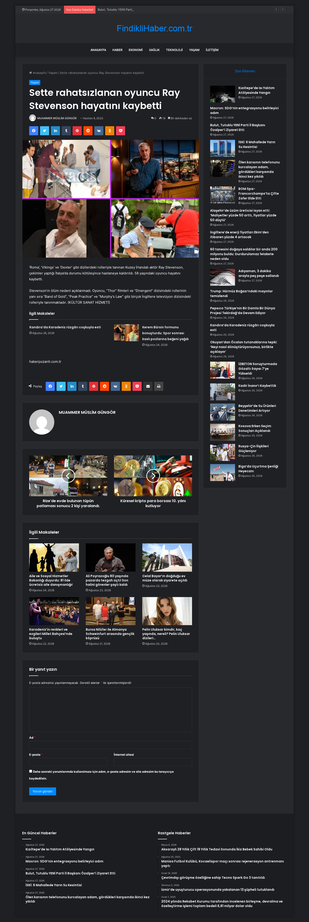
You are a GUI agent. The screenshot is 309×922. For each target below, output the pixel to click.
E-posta (36, 754)
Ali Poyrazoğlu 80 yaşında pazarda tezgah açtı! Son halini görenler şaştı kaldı (107, 580)
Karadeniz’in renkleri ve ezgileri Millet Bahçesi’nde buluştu (50, 633)
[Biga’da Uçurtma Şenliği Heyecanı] (222, 472)
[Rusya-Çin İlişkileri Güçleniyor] (222, 452)
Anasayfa (98, 50)
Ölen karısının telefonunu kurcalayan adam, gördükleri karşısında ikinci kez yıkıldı (259, 169)
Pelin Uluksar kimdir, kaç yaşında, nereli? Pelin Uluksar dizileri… (166, 633)
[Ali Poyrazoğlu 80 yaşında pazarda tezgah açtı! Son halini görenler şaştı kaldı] (110, 557)
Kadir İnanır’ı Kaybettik (257, 385)
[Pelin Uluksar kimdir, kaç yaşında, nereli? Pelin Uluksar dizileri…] (167, 611)
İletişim (212, 50)
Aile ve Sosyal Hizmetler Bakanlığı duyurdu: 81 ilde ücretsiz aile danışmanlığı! (51, 580)
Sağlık (154, 50)
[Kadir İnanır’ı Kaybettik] (222, 391)
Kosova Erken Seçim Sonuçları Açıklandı (254, 428)
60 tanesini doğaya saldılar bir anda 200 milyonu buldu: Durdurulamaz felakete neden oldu (244, 254)
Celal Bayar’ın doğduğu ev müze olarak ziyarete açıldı (164, 578)
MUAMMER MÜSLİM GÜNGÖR (57, 118)
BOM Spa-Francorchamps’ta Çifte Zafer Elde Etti (258, 193)
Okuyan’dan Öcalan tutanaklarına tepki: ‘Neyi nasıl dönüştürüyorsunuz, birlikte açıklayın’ (243, 347)
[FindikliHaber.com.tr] (154, 28)
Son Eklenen (245, 71)
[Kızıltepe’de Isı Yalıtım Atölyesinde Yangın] (222, 94)
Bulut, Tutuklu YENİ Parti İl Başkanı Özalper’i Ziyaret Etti (136, 9)
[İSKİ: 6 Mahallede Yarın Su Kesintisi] (222, 148)
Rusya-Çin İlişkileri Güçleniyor (253, 448)
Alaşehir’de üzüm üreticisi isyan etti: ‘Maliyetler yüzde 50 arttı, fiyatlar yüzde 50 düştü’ (243, 215)
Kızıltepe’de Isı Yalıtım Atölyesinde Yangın (256, 90)
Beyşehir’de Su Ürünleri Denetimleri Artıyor (257, 408)
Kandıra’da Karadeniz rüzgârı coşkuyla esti (65, 327)
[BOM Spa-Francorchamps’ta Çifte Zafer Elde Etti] (222, 194)
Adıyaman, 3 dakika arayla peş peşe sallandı (258, 273)
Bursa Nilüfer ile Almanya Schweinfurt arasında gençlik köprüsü (110, 633)
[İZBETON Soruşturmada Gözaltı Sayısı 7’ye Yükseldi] (222, 370)
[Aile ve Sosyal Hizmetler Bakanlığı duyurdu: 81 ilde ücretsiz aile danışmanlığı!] (54, 557)
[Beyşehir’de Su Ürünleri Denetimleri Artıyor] (222, 412)
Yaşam (194, 50)
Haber (117, 50)
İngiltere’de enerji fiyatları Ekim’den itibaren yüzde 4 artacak (239, 234)
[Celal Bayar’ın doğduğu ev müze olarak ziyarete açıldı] (167, 557)
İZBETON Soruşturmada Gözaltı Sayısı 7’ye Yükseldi (257, 369)
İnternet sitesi (124, 754)
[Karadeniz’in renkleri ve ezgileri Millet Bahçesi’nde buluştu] (54, 611)
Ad (32, 737)
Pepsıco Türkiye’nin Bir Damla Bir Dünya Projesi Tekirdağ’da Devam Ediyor (242, 310)
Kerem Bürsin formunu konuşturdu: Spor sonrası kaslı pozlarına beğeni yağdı (165, 333)
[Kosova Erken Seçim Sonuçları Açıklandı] (222, 432)
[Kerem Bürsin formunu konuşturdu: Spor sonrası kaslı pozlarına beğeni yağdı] (126, 332)
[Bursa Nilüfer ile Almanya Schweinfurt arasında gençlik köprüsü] (110, 611)
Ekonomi (136, 50)
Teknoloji (174, 50)
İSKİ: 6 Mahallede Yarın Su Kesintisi (256, 144)
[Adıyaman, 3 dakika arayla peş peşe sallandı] (222, 277)
